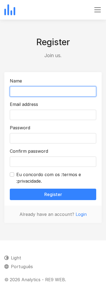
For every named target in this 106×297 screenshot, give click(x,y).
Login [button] (81, 214)
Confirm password (29, 151)
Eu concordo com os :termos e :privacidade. (48, 178)
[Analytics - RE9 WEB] (9, 9)
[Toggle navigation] (97, 10)
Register (53, 194)
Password (20, 127)
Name (16, 81)
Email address (24, 104)
